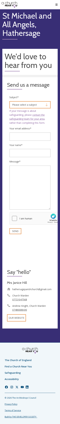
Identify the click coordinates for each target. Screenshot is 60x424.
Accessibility (12, 379)
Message (14, 161)
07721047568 (19, 299)
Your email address (20, 128)
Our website (16, 317)
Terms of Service (13, 410)
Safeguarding (13, 372)
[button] (56, 4)
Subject (14, 97)
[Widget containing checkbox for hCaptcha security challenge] (34, 218)
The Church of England (18, 360)
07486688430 (19, 309)
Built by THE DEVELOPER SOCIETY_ (21, 416)
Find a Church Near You (18, 366)
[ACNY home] (9, 4)
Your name (15, 145)
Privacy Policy (11, 404)
